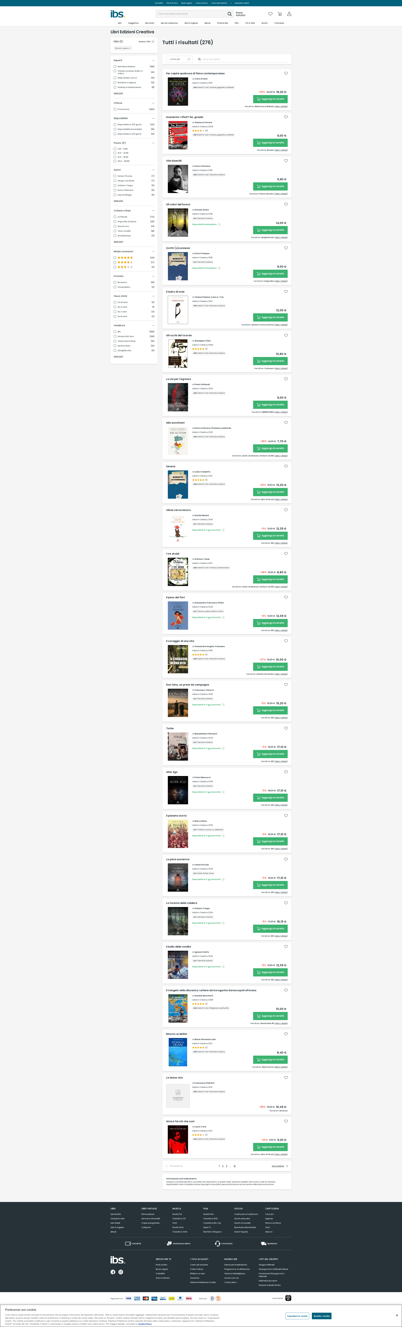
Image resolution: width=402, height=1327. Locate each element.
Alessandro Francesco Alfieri (209, 602)
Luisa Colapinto (202, 471)
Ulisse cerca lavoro (178, 510)
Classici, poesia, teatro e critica (130, 72)
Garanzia (194, 1278)
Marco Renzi (201, 821)
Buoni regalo (186, 3)
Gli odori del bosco (178, 204)
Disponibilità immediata (130, 129)
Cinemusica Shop (127, 341)
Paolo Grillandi (202, 384)
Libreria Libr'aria (126, 336)
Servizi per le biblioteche (235, 1264)
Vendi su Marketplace (234, 1273)
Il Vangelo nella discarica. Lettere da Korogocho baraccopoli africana (211, 990)
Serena (170, 466)
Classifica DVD (210, 1218)
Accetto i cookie (322, 1315)
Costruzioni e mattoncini (246, 1214)
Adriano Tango (125, 185)
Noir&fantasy (124, 235)
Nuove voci (123, 226)
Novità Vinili (177, 1227)
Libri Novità (116, 1214)
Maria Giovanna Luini (205, 1039)
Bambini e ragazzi (127, 82)
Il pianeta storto (176, 815)
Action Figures (241, 1231)
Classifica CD (179, 1218)
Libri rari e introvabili (150, 1218)
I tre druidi (172, 554)
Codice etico (230, 1282)
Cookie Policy (145, 1323)
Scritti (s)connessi (178, 248)
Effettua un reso (197, 1273)
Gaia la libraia (163, 1278)
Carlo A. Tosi (217, 297)
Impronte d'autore (127, 221)
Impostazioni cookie (297, 1315)
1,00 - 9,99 (123, 149)
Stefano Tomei (202, 559)
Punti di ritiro (172, 3)
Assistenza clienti (242, 3)
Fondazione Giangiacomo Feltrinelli (271, 1275)
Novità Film (208, 1214)
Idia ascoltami (175, 423)
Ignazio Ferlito (202, 952)
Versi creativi (124, 231)
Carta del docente (219, 3)
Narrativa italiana (126, 66)
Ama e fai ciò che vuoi (180, 1121)
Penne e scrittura (273, 1223)
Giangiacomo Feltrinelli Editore (273, 1269)
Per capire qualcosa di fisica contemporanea (195, 73)
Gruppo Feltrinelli (266, 1264)
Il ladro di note (175, 292)
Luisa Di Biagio (125, 195)
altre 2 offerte (281, 1067)
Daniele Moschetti (204, 995)
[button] (230, 14)
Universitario (124, 287)
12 (235, 1166)
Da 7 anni (122, 312)
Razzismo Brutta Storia (270, 1285)
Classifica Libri (118, 1218)
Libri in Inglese (117, 1227)
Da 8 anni (122, 316)
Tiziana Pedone (202, 297)
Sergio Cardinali (126, 181)
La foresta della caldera (181, 903)
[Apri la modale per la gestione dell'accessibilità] (288, 1298)
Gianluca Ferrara (203, 122)
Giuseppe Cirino (203, 340)
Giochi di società (242, 1223)
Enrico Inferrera (125, 190)
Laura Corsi (200, 1126)
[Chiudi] (397, 1315)
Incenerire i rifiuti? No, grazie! (184, 117)
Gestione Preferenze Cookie (203, 1282)
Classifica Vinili (179, 1231)
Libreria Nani (124, 346)
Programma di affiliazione (237, 1269)
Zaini (267, 1227)
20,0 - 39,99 (123, 161)
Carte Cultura (202, 3)
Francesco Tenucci (204, 690)
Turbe (170, 728)
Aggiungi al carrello (272, 99)
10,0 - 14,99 (123, 153)
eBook (113, 1231)
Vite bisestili (174, 161)
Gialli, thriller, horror (127, 78)
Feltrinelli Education (268, 1280)
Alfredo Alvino (202, 209)
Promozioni (123, 109)
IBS (119, 331)
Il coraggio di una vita (180, 641)
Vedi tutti (118, 93)
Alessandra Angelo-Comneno (210, 646)
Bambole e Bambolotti (245, 1227)
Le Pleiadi (122, 217)
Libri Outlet (115, 1223)
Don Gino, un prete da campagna (187, 685)
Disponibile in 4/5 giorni (129, 124)
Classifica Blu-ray (212, 1223)
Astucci (268, 1231)
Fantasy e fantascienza (129, 87)
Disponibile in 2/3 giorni (129, 134)
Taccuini (269, 1214)
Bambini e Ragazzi (212, 1231)
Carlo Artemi (201, 78)
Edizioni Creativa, (200, 83)
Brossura (122, 282)
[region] (201, 1316)
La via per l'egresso (178, 379)
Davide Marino (202, 515)
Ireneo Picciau (125, 176)
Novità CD (177, 1214)
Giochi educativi (242, 1218)
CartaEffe (159, 3)
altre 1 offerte (281, 106)
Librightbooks (124, 350)
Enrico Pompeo (202, 253)
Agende (269, 1218)
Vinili (174, 1223)
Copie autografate (150, 1223)
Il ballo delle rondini (178, 946)
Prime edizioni (148, 1214)
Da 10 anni (123, 302)
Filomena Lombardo (221, 428)
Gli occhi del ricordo (179, 335)
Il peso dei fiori (175, 597)
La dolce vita (174, 1077)
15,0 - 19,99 (123, 157)
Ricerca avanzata (240, 13)
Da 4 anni (122, 307)
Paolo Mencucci (203, 777)
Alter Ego (172, 772)
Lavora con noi (231, 1278)
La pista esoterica (177, 859)
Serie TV (207, 1227)
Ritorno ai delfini (176, 1034)
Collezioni (146, 1227)
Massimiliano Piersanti (206, 733)
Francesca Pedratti (204, 1083)
